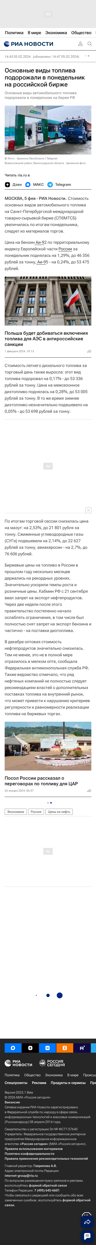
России (65, 248)
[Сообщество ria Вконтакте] (47, 1048)
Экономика (15, 812)
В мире (73, 1075)
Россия (36, 812)
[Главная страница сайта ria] (28, 43)
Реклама (39, 1083)
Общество (32, 1075)
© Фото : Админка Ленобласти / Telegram (31, 158)
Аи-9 (39, 242)
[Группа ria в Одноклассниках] (64, 1048)
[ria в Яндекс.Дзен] (30, 1048)
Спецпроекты (16, 1083)
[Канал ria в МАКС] (13, 1048)
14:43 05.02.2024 (18, 56)
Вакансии (12, 1102)
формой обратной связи (48, 1185)
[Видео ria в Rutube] (82, 1048)
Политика (12, 1075)
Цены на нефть (59, 812)
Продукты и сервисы (68, 1083)
